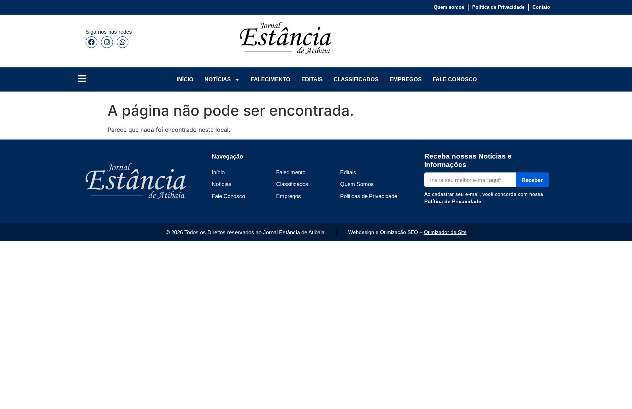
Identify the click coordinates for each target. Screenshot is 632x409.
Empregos (288, 196)
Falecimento (290, 172)
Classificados (292, 184)
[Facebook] (91, 42)
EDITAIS (312, 79)
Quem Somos (357, 184)
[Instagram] (107, 42)
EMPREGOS (406, 79)
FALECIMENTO (270, 79)
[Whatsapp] (122, 42)
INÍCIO (185, 79)
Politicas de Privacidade (368, 196)
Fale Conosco (228, 196)
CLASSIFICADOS (356, 79)
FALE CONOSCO (455, 79)
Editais (348, 172)
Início (218, 172)
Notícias (222, 184)
